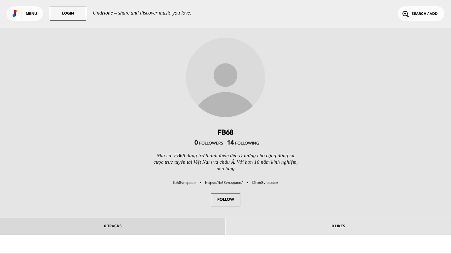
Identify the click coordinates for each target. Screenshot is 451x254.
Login (68, 14)
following (243, 144)
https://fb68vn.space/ (224, 182)
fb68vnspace (184, 182)
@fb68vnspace (265, 182)
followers (208, 144)
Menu (31, 14)
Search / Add (424, 14)
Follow (225, 200)
